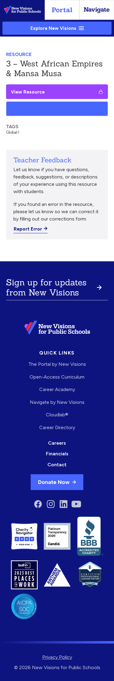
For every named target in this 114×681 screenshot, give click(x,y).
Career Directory (57, 427)
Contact (57, 465)
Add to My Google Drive (38, 108)
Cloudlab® (57, 415)
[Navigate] (96, 10)
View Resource (28, 91)
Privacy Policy (57, 657)
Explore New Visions (53, 28)
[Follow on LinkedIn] (63, 504)
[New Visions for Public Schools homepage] (57, 328)
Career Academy (57, 389)
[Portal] (62, 10)
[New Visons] (22, 10)
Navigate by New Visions (57, 402)
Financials (57, 454)
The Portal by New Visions (57, 364)
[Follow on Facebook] (38, 504)
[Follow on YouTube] (76, 504)
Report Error (28, 228)
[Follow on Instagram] (51, 504)
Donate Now (54, 482)
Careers (57, 443)
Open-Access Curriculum (57, 377)
